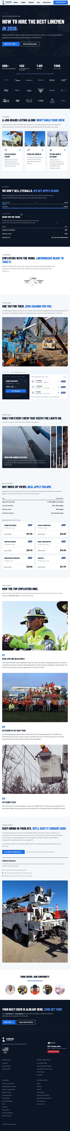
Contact (39, 1089)
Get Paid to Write (7, 1095)
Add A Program (6, 1066)
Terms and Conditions (43, 1095)
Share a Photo (6, 1098)
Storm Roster (40, 1072)
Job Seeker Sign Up (61, 2)
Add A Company (6, 1115)
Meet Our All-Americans (35, 980)
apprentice (9, 1013)
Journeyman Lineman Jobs (44, 1069)
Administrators (6, 1069)
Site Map (39, 1086)
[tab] (26, 447)
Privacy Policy (40, 1092)
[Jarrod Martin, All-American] (35, 989)
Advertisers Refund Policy (44, 1098)
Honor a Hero (40, 1104)
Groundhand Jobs (42, 1063)
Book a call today (10, 44)
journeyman (19, 1013)
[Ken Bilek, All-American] (47, 989)
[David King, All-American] (23, 989)
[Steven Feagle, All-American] (60, 989)
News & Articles (6, 1092)
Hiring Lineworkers (7, 1112)
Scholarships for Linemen (9, 1086)
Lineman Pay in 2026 (8, 1083)
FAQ (3, 1104)
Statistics (5, 1107)
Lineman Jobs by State (8, 1089)
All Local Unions (41, 1101)
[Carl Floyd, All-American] (10, 989)
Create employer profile (30, 44)
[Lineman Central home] (7, 2)
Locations (5, 1063)
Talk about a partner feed (13, 852)
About (38, 1083)
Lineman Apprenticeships (44, 1066)
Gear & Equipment (7, 1101)
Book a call (8, 1022)
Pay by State (5, 1110)
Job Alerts (40, 1075)
